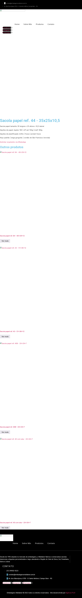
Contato (51, 24)
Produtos (40, 24)
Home (17, 24)
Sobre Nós (28, 24)
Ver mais (5, 241)
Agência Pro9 (70, 593)
